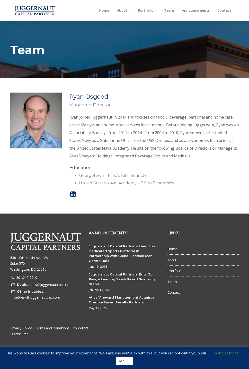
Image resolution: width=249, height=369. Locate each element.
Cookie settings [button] (226, 353)
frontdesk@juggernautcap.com (35, 297)
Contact (224, 10)
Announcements (196, 10)
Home (104, 10)
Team (169, 10)
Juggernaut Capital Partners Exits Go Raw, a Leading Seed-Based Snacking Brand (122, 279)
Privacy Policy (21, 328)
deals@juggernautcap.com (50, 284)
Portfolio (145, 10)
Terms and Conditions (52, 328)
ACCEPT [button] (124, 361)
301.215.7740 (26, 277)
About (122, 10)
